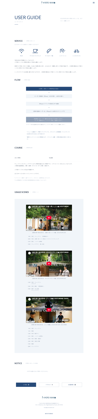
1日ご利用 (17, 158)
